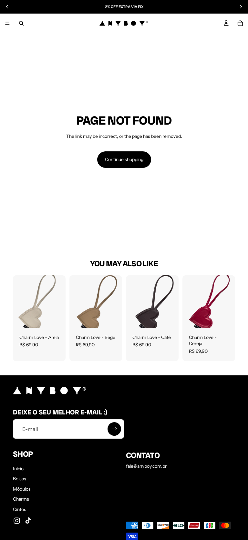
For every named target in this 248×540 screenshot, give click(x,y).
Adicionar (117, 318)
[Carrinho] (240, 23)
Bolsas (19, 479)
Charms (21, 499)
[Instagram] (17, 520)
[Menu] (7, 23)
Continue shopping (124, 159)
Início (18, 468)
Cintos (19, 509)
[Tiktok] (28, 520)
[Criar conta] (114, 429)
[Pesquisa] (21, 23)
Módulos (22, 489)
